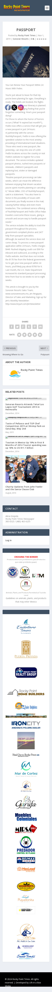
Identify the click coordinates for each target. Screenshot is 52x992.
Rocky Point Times (27, 35)
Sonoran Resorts (21, 38)
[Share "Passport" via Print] (40, 327)
